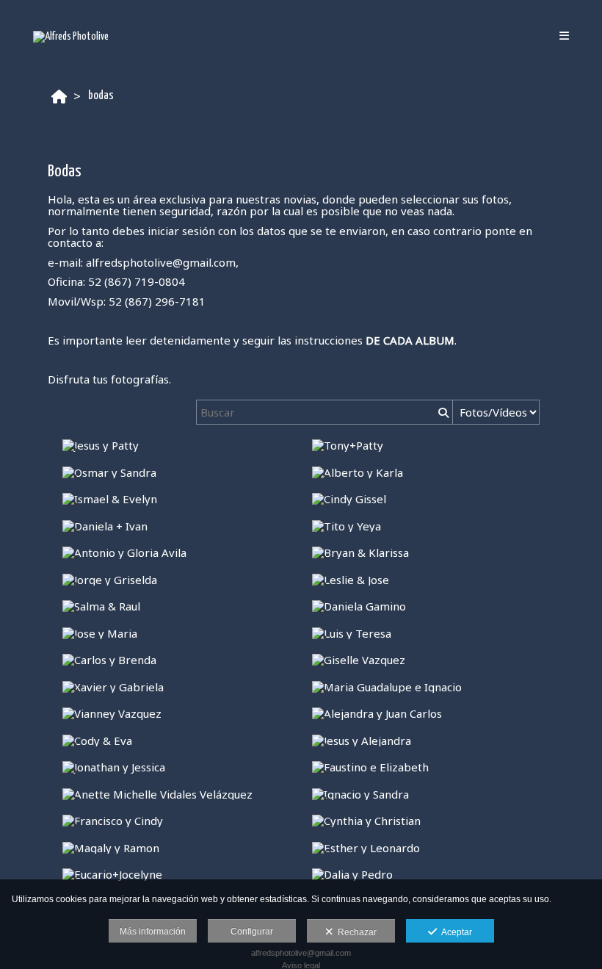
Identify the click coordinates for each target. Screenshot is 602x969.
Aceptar (454, 932)
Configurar (252, 931)
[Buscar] (442, 412)
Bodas (101, 95)
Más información (153, 931)
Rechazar (355, 932)
